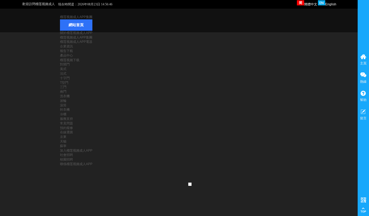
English (330, 4)
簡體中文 (310, 4)
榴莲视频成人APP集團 (76, 17)
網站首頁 (76, 25)
